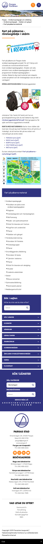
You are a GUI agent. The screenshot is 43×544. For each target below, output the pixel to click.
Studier (10, 269)
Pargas (4, 20)
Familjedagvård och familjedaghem (21, 214)
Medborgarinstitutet (13, 289)
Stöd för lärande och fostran (18, 224)
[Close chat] (41, 541)
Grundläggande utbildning (16, 252)
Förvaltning (21, 510)
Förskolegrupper (14, 245)
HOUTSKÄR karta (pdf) (14, 145)
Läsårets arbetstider (15, 272)
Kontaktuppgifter (21, 515)
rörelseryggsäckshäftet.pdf (13, 120)
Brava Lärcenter (14, 279)
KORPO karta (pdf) (12, 143)
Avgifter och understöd (16, 228)
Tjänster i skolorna (14, 258)
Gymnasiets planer (15, 286)
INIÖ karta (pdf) (11, 148)
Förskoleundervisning (14, 238)
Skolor (8, 276)
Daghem (11, 210)
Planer (10, 231)
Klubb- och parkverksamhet (18, 221)
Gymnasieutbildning (13, 283)
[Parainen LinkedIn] (24, 453)
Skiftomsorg (12, 217)
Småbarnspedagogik (13, 201)
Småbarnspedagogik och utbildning (19, 20)
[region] (21, 541)
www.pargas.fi (21, 443)
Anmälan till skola (14, 255)
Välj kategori (12, 380)
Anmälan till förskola (15, 241)
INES (21, 517)
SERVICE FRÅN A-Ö (21, 400)
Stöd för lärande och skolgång (19, 265)
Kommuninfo (21, 507)
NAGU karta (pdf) (12, 140)
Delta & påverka (21, 512)
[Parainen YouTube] (28, 453)
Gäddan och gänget (15, 234)
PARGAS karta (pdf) (13, 138)
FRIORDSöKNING (13, 390)
